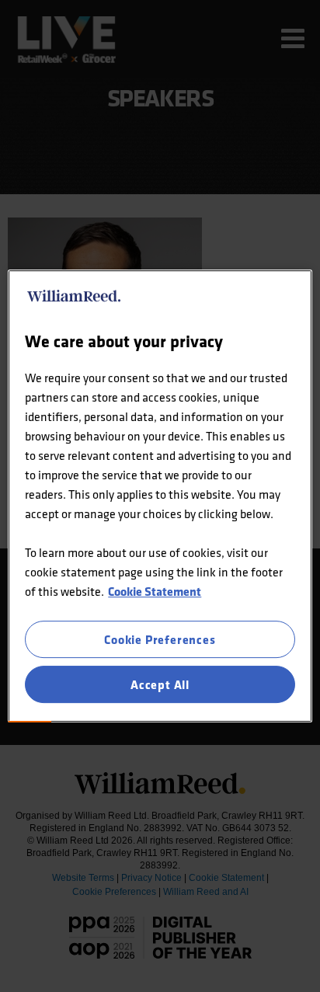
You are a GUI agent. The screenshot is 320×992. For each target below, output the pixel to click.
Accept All (160, 684)
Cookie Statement (154, 591)
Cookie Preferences (159, 639)
